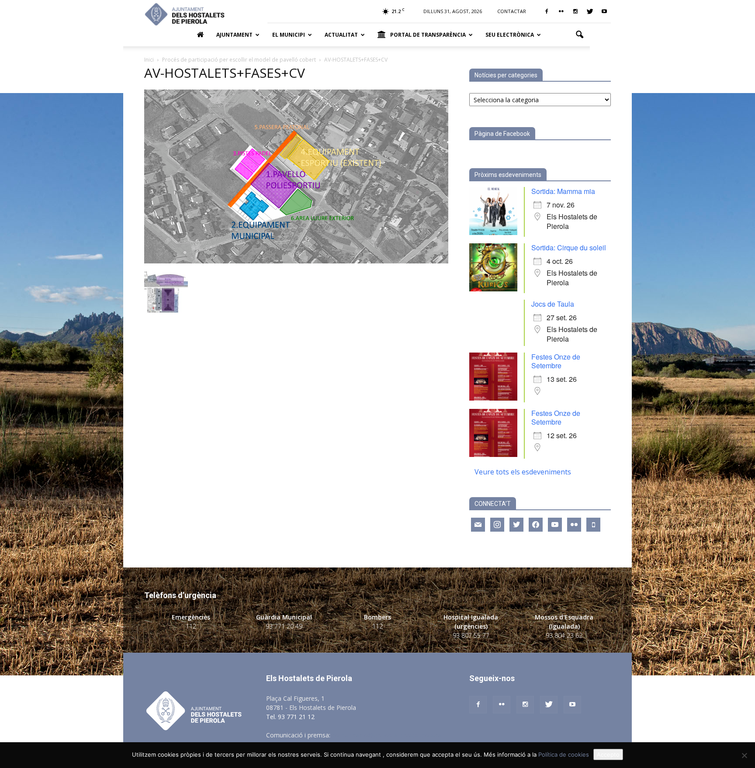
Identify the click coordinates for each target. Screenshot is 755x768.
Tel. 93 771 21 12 (290, 717)
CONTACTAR (511, 11)
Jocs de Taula (552, 304)
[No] (744, 755)
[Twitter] (589, 11)
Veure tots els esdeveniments (522, 472)
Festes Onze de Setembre (555, 361)
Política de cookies (563, 754)
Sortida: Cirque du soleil (568, 247)
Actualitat (341, 34)
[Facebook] (546, 11)
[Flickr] (561, 11)
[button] (579, 34)
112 (191, 626)
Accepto (608, 754)
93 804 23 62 (564, 635)
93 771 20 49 (284, 626)
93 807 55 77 (471, 635)
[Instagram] (575, 11)
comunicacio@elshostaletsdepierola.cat (388, 735)
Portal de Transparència (428, 34)
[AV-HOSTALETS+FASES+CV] (296, 261)
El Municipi (288, 34)
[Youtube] (604, 11)
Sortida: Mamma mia (563, 191)
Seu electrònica (509, 34)
